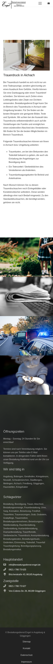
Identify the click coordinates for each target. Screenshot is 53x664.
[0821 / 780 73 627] (6, 586)
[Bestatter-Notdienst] (26, 335)
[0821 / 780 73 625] (6, 569)
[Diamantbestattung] (26, 375)
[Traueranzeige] (26, 296)
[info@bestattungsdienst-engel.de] (6, 565)
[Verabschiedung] (26, 257)
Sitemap (27, 641)
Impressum (26, 662)
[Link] (14, 5)
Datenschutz (27, 655)
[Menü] (40, 3)
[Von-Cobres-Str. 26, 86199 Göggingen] (6, 591)
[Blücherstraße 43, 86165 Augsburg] (6, 574)
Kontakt (26, 648)
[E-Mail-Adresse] (48, 3)
